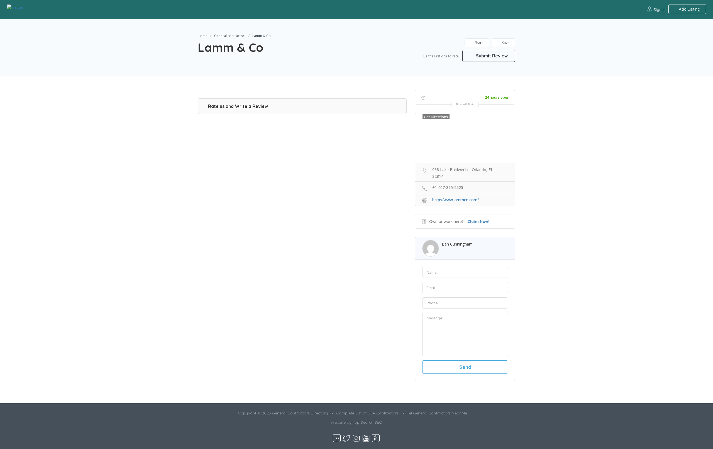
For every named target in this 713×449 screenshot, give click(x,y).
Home (202, 35)
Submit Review (491, 56)
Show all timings (466, 104)
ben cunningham (457, 244)
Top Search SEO (367, 422)
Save (505, 42)
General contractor (229, 35)
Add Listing (689, 9)
